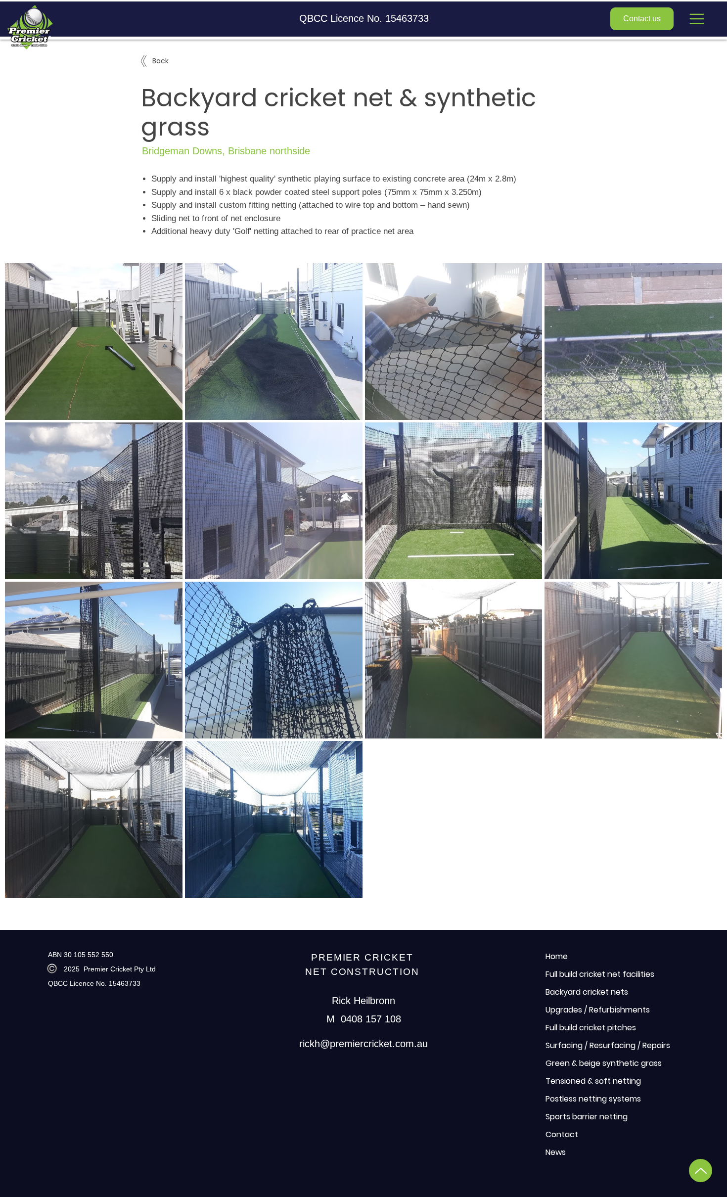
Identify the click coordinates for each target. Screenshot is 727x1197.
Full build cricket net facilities (599, 974)
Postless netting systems (593, 1099)
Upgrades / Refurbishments (597, 1009)
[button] (697, 19)
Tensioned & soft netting (593, 1081)
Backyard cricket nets (586, 992)
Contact (561, 1134)
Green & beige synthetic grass (603, 1063)
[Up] (700, 1170)
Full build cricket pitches (590, 1027)
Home (556, 956)
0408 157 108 (371, 1018)
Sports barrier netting (586, 1116)
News (555, 1152)
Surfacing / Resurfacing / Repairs (607, 1045)
